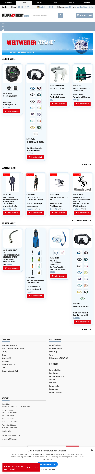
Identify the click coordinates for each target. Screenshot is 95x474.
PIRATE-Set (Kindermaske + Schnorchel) (56, 262)
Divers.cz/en (8, 3)
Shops (55, 3)
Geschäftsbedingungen (9, 345)
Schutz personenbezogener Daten (13, 348)
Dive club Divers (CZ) (8, 364)
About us (71, 3)
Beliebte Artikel (9, 58)
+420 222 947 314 (22, 7)
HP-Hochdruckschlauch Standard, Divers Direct (11, 256)
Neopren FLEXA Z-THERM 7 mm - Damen (34, 198)
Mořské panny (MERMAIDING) (58, 358)
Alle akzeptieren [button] (47, 464)
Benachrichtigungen (55, 392)
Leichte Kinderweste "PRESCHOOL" (81, 89)
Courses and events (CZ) (10, 371)
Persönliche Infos (54, 370)
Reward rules (53, 389)
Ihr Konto (53, 364)
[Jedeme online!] (48, 44)
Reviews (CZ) (6, 361)
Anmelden (68, 7)
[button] (48, 470)
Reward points (54, 386)
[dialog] (47, 460)
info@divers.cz (11, 439)
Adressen (52, 379)
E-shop (24, 3)
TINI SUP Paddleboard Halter (59, 198)
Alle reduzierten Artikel (82, 220)
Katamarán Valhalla (55, 348)
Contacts (87, 3)
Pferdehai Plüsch (57, 88)
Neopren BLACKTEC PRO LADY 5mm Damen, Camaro (82, 199)
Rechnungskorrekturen (56, 376)
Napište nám (6, 431)
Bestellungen (53, 373)
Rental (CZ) (53, 351)
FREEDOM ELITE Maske (35, 141)
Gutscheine (53, 382)
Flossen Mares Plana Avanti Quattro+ (35, 281)
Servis (51, 354)
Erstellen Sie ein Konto (84, 7)
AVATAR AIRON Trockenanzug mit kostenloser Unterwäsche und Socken (10, 201)
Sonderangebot (9, 167)
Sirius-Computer (10, 96)
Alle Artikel (87, 165)
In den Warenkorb (12, 111)
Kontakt (4, 7)
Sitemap (4, 351)
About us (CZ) (6, 358)
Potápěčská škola (54, 345)
